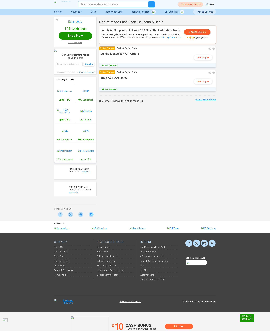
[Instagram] (90, 214)
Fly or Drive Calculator (107, 265)
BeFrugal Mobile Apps (107, 256)
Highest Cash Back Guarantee (154, 261)
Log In (211, 4)
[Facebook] (59, 214)
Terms (80, 72)
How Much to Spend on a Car (111, 270)
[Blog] (79, 214)
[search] (151, 4)
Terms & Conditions (63, 270)
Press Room (60, 256)
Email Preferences (148, 251)
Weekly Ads (102, 251)
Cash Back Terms (75, 43)
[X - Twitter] (69, 214)
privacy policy (174, 37)
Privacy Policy (90, 72)
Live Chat (144, 270)
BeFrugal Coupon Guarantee (153, 256)
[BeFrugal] (64, 2)
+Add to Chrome (204, 11)
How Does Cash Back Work (152, 247)
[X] (196, 243)
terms (163, 37)
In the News (59, 265)
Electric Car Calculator (107, 275)
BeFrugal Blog (60, 251)
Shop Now (75, 36)
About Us (58, 247)
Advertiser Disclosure (130, 301)
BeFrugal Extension (106, 261)
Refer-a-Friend (103, 247)
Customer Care (147, 275)
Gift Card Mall (172, 11)
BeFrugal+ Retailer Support (152, 279)
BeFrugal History (62, 261)
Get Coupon (203, 58)
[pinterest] (212, 243)
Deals (93, 11)
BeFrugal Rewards (140, 11)
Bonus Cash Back (113, 11)
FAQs (142, 265)
